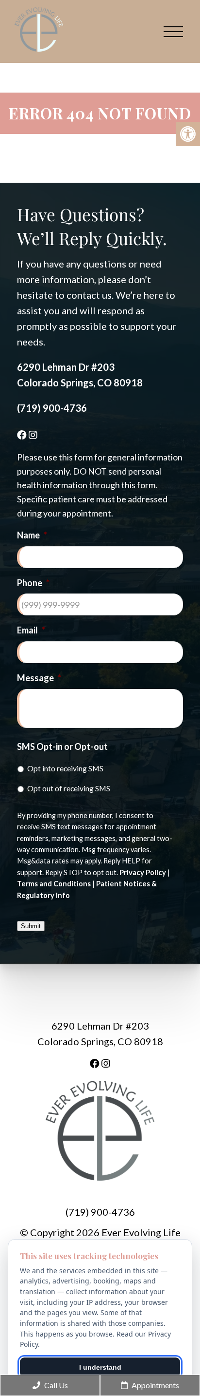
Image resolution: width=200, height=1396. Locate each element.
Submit (31, 926)
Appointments (154, 1385)
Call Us (55, 1385)
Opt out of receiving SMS (68, 788)
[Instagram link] (33, 434)
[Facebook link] (23, 434)
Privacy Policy (142, 872)
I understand (100, 1367)
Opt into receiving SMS (65, 768)
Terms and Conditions (54, 884)
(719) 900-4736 (52, 408)
